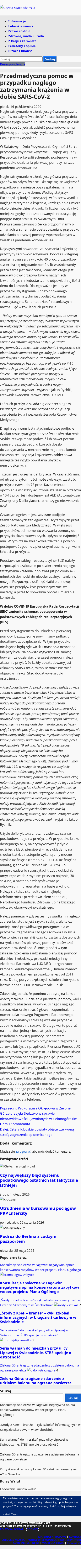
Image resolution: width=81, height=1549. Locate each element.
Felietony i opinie (22, 46)
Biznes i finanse (20, 51)
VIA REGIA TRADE (53, 1543)
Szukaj (5, 1391)
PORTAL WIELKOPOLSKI (42, 1540)
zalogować (23, 1151)
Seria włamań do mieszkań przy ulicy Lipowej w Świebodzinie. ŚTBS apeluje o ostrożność (34, 1332)
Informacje (17, 21)
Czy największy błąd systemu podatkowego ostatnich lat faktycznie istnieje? (39, 1180)
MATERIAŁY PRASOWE (52, 1536)
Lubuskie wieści (20, 26)
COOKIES (32, 1529)
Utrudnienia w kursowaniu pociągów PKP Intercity (38, 1210)
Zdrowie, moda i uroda (26, 36)
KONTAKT (75, 1536)
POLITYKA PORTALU (12, 1529)
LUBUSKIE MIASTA (13, 1540)
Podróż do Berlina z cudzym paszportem (28, 1239)
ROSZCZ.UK (74, 1543)
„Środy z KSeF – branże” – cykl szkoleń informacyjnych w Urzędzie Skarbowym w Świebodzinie (38, 1317)
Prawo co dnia (19, 31)
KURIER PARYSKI (70, 1540)
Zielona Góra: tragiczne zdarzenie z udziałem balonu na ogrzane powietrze (35, 1380)
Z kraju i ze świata (22, 41)
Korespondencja (12, 64)
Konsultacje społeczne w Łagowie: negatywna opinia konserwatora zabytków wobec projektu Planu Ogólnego (40, 1267)
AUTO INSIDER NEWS (26, 1543)
